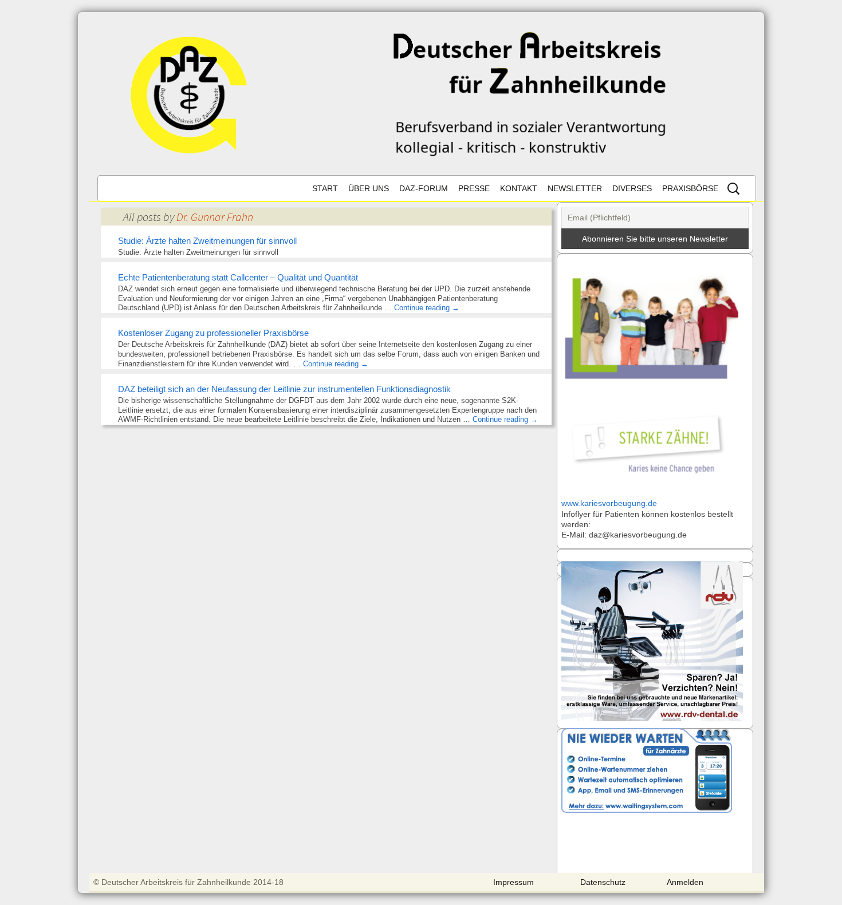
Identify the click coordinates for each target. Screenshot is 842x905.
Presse (474, 188)
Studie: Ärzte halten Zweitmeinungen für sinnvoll (207, 241)
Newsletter (575, 188)
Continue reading (426, 307)
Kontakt (518, 188)
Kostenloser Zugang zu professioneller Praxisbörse (213, 333)
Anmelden (685, 882)
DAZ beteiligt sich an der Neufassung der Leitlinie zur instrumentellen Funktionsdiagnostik (284, 389)
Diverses (632, 188)
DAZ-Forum (423, 188)
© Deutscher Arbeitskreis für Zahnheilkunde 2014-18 (188, 882)
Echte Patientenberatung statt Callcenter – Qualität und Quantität (238, 277)
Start (325, 188)
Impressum (513, 882)
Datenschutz (602, 882)
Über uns (368, 188)
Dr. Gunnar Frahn (214, 217)
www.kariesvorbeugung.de (609, 503)
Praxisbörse (690, 188)
